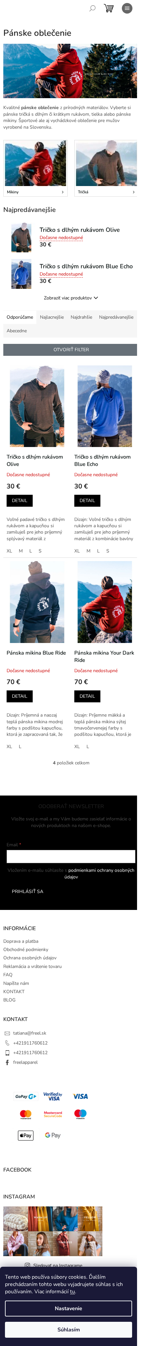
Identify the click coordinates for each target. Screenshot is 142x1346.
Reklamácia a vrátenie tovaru (32, 966)
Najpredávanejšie (116, 317)
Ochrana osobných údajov (29, 958)
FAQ (8, 975)
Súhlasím (68, 1329)
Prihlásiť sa (27, 891)
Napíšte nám (16, 983)
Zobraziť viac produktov (68, 298)
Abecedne (17, 331)
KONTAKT (13, 992)
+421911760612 (30, 1043)
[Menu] (127, 8)
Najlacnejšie (52, 317)
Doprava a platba (20, 941)
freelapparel (25, 1062)
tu (72, 1291)
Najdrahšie (81, 317)
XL (9, 551)
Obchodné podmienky (25, 949)
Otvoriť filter (71, 350)
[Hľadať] (92, 8)
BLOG (9, 1000)
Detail (19, 500)
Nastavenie (68, 1308)
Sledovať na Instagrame (57, 1265)
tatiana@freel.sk (29, 1033)
